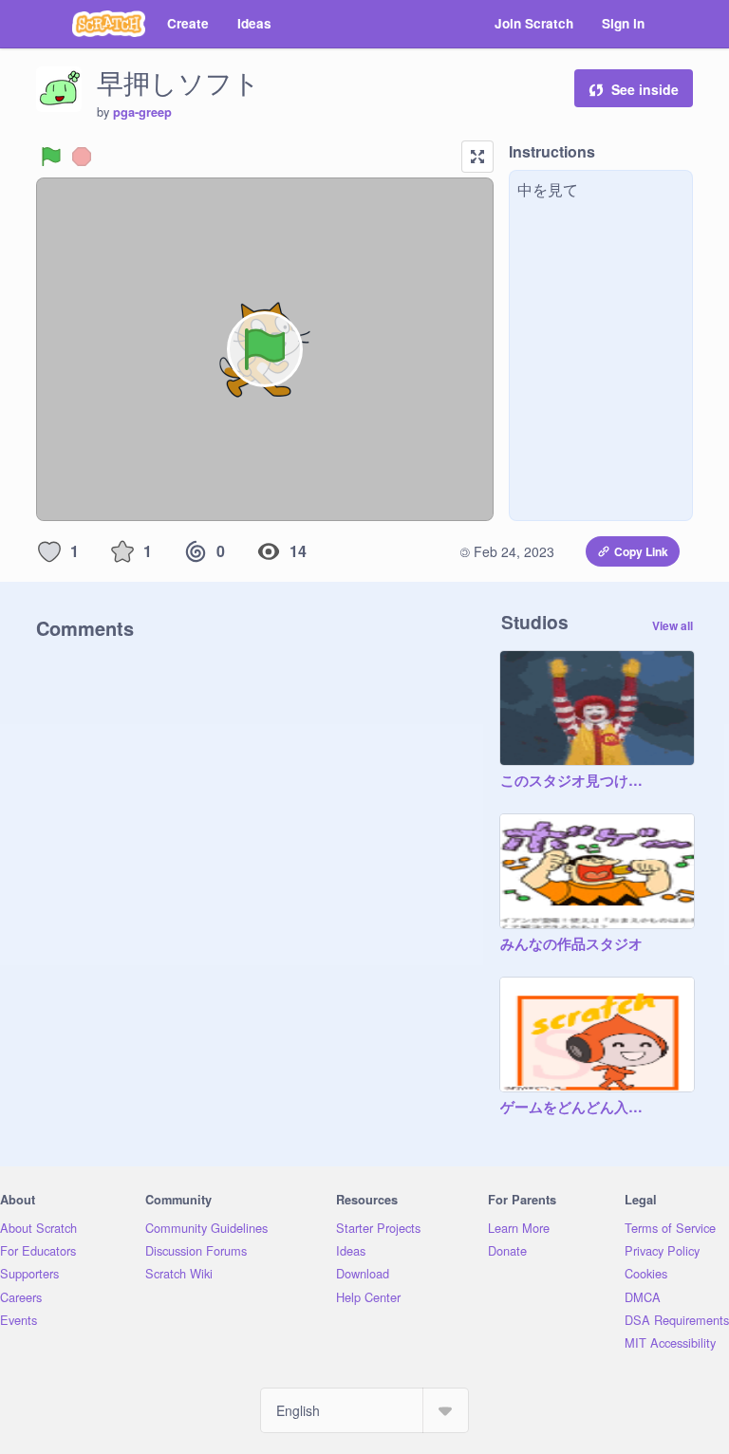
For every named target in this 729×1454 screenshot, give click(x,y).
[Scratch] (108, 23)
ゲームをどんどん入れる (578, 1107)
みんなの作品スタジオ (571, 944)
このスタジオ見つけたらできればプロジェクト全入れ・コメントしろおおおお (578, 781)
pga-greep (142, 112)
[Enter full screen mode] (477, 156)
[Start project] (51, 156)
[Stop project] (81, 156)
